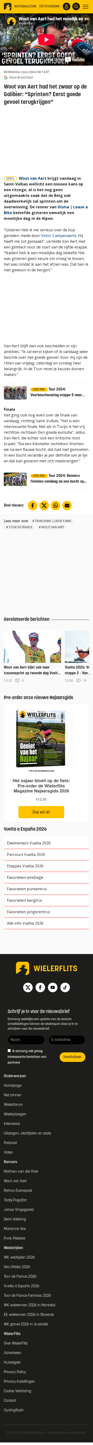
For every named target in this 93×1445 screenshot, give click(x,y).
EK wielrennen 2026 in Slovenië (29, 1315)
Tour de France (20, 527)
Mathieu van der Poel (21, 1172)
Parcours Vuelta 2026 (26, 854)
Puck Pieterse (14, 1238)
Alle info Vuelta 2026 (25, 923)
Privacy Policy (15, 1372)
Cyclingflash (14, 1410)
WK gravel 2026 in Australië (26, 1324)
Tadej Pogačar (15, 1200)
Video (8, 1153)
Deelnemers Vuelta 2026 (29, 843)
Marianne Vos (15, 1229)
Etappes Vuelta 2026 (25, 866)
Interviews (12, 1124)
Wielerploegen (15, 1114)
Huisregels (12, 1363)
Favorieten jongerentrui (28, 911)
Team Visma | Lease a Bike (53, 521)
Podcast (10, 1143)
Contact (10, 1401)
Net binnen (12, 1095)
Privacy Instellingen (19, 1382)
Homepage (12, 1086)
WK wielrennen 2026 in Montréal (29, 1305)
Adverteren (12, 1353)
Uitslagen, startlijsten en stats (27, 1133)
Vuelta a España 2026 (21, 1286)
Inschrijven (72, 1057)
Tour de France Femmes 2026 (27, 1296)
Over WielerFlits (16, 1343)
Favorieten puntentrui (26, 888)
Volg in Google (21, 77)
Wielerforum (13, 1105)
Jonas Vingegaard (19, 1210)
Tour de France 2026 (20, 1277)
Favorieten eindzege (25, 877)
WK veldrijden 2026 (19, 1258)
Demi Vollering (15, 1219)
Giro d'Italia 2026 (17, 1267)
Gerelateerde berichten (27, 619)
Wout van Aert (32, 178)
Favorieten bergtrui (24, 900)
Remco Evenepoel (18, 1191)
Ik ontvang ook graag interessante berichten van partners (27, 1057)
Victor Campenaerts (59, 235)
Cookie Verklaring (17, 1391)
